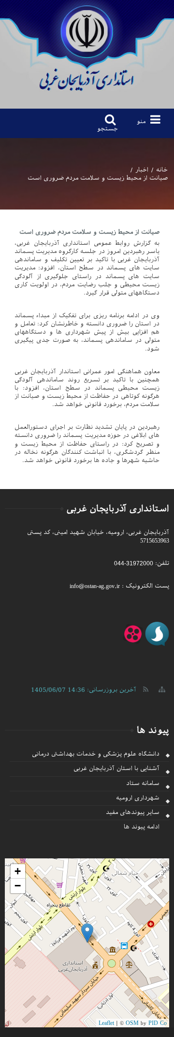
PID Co (157, 1023)
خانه (162, 170)
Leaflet (106, 1023)
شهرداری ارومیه (138, 798)
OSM (132, 1023)
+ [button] (17, 871)
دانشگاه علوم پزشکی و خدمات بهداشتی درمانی (96, 754)
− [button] (17, 886)
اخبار (141, 170)
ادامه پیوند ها (142, 827)
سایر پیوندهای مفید (133, 812)
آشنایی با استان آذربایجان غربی (116, 768)
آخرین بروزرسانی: (83, 690)
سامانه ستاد (143, 783)
